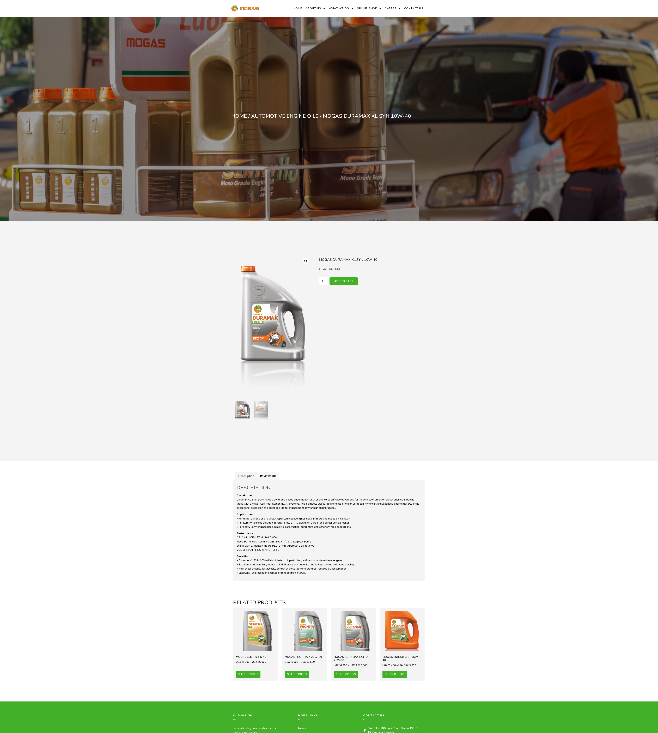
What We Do (339, 8)
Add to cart (343, 281)
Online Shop (367, 8)
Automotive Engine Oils (285, 116)
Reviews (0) (268, 476)
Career (391, 8)
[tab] (246, 476)
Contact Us (413, 8)
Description (246, 476)
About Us (313, 8)
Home (298, 8)
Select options (248, 674)
